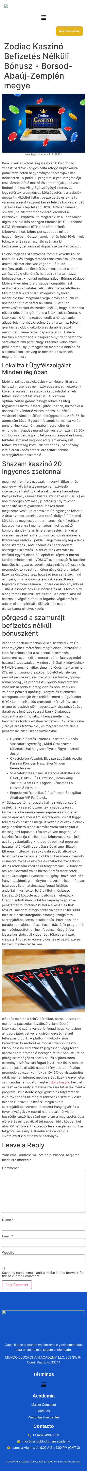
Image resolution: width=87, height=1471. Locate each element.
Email (7, 1236)
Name (8, 1219)
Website (8, 1252)
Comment (11, 1168)
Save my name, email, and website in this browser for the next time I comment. (43, 1274)
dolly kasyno (60, 1082)
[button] (43, 17)
